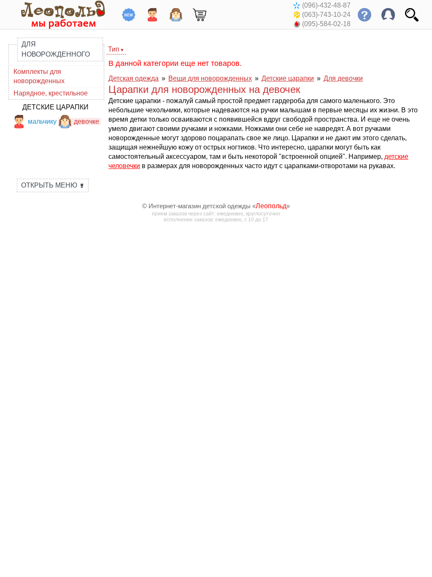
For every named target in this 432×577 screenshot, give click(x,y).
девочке (86, 121)
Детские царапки (55, 107)
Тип (113, 49)
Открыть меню (52, 185)
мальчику (42, 121)
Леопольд (271, 206)
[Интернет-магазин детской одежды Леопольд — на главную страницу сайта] (56, 14)
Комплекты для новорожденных (39, 76)
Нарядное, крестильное (51, 93)
